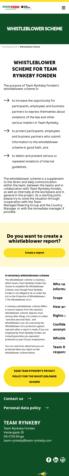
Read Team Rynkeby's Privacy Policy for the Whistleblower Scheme (34, 376)
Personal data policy (22, 407)
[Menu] (63, 7)
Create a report (34, 252)
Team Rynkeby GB (9, 47)
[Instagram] (62, 459)
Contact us (13, 398)
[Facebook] (48, 459)
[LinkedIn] (55, 459)
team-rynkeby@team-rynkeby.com (28, 440)
